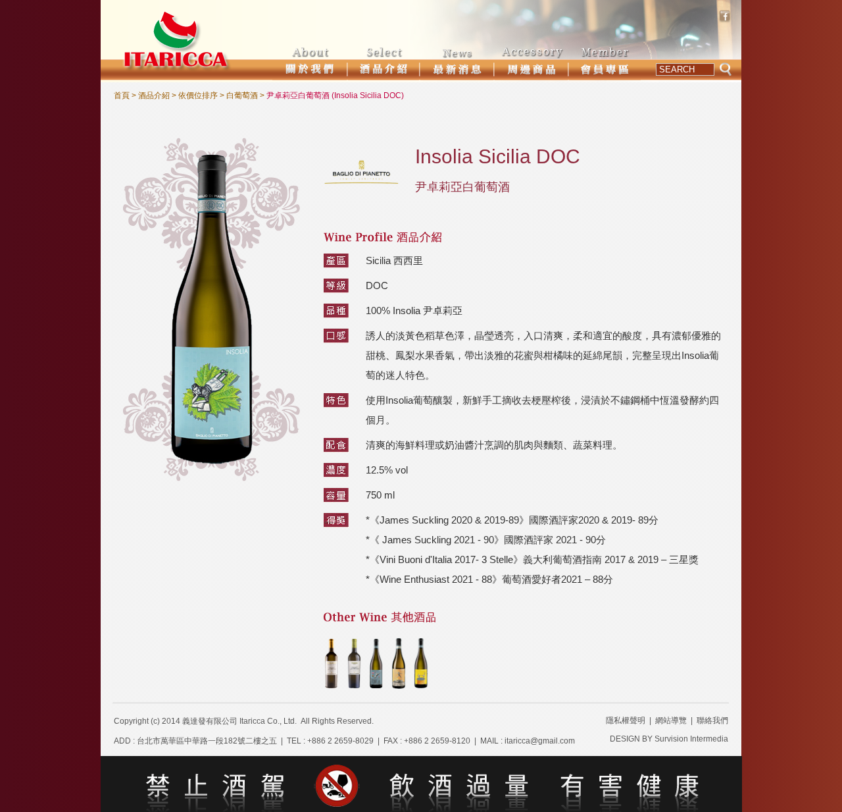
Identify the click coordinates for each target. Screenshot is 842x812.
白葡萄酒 (242, 95)
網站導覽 (671, 720)
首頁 (122, 95)
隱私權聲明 (625, 720)
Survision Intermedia (691, 739)
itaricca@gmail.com (540, 740)
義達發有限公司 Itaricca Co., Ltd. (239, 721)
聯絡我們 (712, 720)
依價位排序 (198, 95)
